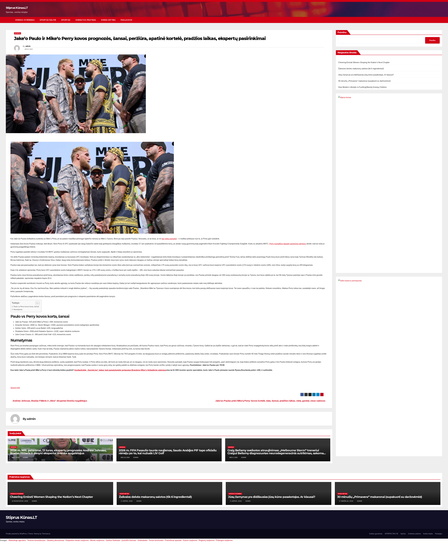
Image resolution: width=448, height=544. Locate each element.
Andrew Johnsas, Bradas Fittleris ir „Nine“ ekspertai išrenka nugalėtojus (49, 401)
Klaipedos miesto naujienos (77, 540)
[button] (440, 20)
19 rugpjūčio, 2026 (20, 501)
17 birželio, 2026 (346, 501)
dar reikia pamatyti (169, 239)
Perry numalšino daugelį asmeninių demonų (287, 244)
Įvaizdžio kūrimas (129, 540)
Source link (15, 388)
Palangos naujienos (224, 540)
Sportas (65, 20)
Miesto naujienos (97, 540)
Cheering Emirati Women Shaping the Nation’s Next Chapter (364, 62)
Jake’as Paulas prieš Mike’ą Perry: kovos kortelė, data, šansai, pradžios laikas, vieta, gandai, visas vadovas (270, 401)
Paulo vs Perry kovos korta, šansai (26, 306)
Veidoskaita (142, 540)
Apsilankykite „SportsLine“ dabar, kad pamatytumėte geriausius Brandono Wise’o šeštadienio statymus (120, 370)
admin (28, 46)
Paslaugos (126, 20)
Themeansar (46, 534)
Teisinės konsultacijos (36, 540)
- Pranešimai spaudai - (173, 540)
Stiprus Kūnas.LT (17, 7)
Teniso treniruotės (156, 540)
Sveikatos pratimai (85, 20)
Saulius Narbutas (113, 540)
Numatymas (18, 309)
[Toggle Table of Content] (36, 303)
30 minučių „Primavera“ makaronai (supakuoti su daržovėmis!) (364, 81)
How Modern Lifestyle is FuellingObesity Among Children (362, 87)
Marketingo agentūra (17, 540)
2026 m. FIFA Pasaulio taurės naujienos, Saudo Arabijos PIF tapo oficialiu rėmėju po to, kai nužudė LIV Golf (168, 452)
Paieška (342, 32)
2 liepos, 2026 (127, 501)
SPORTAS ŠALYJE (48, 20)
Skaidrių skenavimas (55, 540)
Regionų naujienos (206, 540)
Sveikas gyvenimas (25, 20)
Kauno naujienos (190, 540)
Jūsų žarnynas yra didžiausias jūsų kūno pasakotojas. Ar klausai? (366, 75)
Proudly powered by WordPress (17, 534)
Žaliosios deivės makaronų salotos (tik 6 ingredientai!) (361, 69)
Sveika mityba (108, 20)
